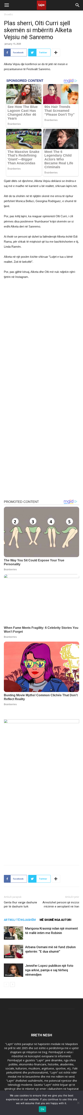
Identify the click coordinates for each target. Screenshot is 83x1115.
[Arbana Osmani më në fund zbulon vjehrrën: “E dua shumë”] (13, 951)
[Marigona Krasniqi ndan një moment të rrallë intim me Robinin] (13, 933)
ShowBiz (8, 14)
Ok (42, 1109)
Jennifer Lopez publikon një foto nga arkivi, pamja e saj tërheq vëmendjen (49, 970)
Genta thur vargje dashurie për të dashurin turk (20, 904)
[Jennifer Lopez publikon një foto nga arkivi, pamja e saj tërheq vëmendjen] (13, 970)
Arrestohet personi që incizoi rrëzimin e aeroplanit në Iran (60, 904)
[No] (78, 1103)
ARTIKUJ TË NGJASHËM (20, 920)
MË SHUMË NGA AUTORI (55, 920)
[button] (77, 5)
